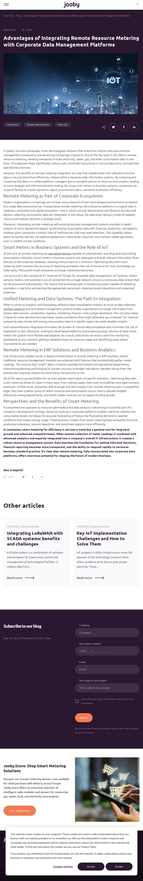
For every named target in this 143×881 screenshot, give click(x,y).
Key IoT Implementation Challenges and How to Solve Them (102, 539)
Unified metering (14, 308)
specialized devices (60, 253)
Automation (12, 124)
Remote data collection (38, 124)
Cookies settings (63, 866)
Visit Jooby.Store (19, 810)
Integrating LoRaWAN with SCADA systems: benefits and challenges (35, 539)
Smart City (8, 15)
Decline (119, 866)
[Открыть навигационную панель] (6, 4)
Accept (91, 866)
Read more (14, 577)
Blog (18, 15)
